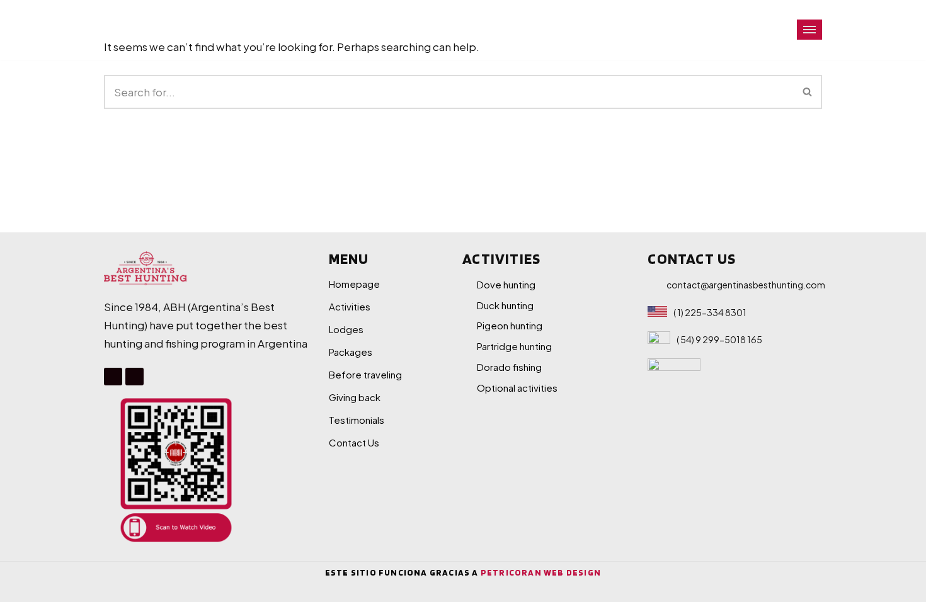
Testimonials (356, 420)
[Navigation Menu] (809, 30)
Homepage (354, 284)
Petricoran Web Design (541, 572)
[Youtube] (134, 377)
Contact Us (354, 442)
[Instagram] (113, 377)
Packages (350, 352)
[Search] (808, 92)
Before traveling (365, 374)
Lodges (346, 329)
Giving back (354, 397)
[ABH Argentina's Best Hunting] (149, 29)
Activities (349, 306)
